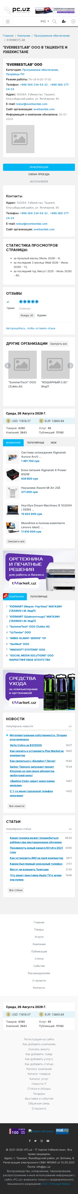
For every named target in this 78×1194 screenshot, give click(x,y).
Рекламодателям (39, 973)
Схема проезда (39, 174)
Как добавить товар (39, 1054)
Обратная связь (39, 1103)
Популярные (35, 442)
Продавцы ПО (15, 74)
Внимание (13, 442)
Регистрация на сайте (39, 1039)
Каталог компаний (39, 1069)
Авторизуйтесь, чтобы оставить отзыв (30, 328)
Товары (39, 929)
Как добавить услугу (39, 1059)
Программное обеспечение (52, 35)
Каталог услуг (39, 1079)
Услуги (39, 936)
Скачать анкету (39, 1049)
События (39, 965)
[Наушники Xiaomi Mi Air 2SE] (12, 492)
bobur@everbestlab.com (31, 103)
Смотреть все (58, 343)
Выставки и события (39, 1098)
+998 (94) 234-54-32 (34, 84)
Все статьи (15, 890)
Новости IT (39, 1084)
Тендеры (39, 1093)
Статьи (39, 958)
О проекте (39, 980)
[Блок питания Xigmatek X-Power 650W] (12, 474)
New (53, 442)
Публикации (39, 951)
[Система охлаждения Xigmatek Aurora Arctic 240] (12, 457)
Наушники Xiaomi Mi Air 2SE (40, 488)
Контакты (39, 987)
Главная (8, 35)
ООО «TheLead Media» (56, 1183)
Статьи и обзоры (39, 1088)
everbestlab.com (44, 109)
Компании (23, 35)
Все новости (16, 806)
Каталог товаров (39, 1074)
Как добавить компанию (39, 1044)
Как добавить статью (39, 1064)
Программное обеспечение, (40, 69)
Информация (39, 167)
